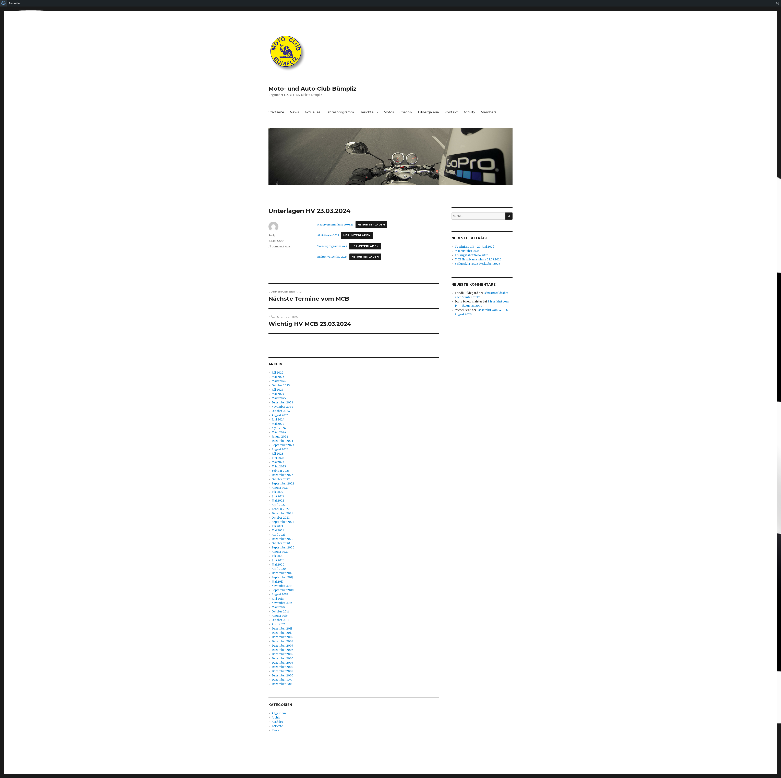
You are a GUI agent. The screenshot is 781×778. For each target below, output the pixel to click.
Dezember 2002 (282, 667)
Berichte (367, 112)
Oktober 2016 (280, 611)
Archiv (276, 717)
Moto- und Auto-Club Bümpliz (312, 88)
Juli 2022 (277, 492)
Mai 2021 (278, 530)
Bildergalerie (428, 112)
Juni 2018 (278, 598)
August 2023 (280, 449)
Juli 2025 (277, 389)
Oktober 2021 (280, 517)
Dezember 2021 (282, 513)
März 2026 (279, 381)
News (294, 112)
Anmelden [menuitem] (15, 3)
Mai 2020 (278, 564)
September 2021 (283, 522)
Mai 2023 (278, 462)
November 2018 (282, 586)
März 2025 (279, 398)
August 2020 (280, 552)
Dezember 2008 (282, 641)
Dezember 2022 (282, 475)
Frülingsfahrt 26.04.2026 (471, 255)
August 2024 (280, 415)
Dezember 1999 (282, 680)
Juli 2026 (277, 372)
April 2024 (279, 428)
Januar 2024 (280, 436)
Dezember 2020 (282, 539)
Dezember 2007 (282, 645)
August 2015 (280, 616)
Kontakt (451, 112)
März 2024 (279, 432)
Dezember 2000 (282, 675)
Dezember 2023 (282, 441)
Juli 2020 (278, 556)
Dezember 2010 (282, 633)
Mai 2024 (278, 424)
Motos (389, 112)
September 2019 (282, 577)
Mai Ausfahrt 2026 (467, 251)
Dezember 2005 (282, 654)
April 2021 (278, 534)
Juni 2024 (278, 419)
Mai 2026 (278, 377)
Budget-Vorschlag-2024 (332, 256)
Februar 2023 (281, 470)
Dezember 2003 (282, 662)
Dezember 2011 (282, 628)
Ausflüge (278, 722)
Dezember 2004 (282, 658)
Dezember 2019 (282, 573)
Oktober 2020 (281, 543)
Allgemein (275, 246)
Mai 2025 (278, 394)
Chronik (405, 112)
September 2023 (283, 445)
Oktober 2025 (281, 385)
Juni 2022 (278, 496)
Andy (271, 235)
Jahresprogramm (340, 112)
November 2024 (282, 407)
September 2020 (283, 547)
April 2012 (278, 624)
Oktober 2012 (280, 620)
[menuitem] (3, 3)
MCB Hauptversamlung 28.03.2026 (478, 259)
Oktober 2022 (281, 479)
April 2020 (279, 569)
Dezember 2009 (282, 637)
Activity (469, 112)
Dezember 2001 (282, 671)
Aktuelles (312, 112)
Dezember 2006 (282, 650)
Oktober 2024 (281, 411)
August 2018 (280, 594)
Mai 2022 (278, 500)
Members (488, 112)
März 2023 (279, 466)
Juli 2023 (277, 453)
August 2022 (280, 488)
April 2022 (279, 505)
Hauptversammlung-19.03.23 (335, 224)
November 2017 (282, 603)
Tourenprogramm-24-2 (332, 246)
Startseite (276, 112)
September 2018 (282, 590)
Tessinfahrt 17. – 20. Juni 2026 (474, 246)
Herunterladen (371, 224)
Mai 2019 (277, 581)
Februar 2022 (281, 509)
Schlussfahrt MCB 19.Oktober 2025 (477, 263)
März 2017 (278, 607)
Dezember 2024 (282, 402)
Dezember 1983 (282, 684)
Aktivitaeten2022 (328, 235)
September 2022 (283, 483)
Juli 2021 (277, 526)
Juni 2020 (278, 560)
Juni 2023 (278, 458)
